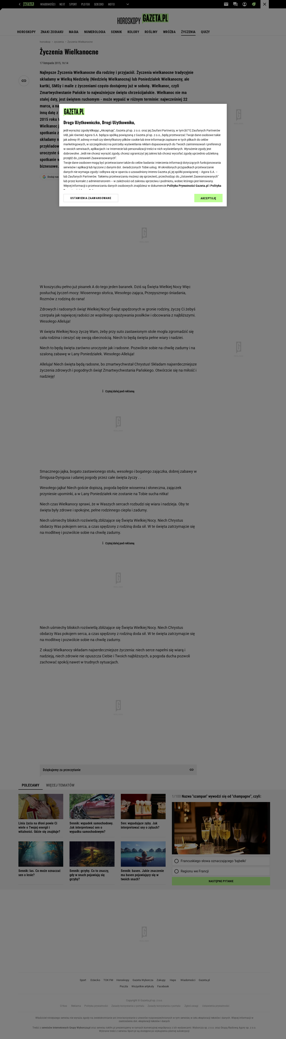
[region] (143, 155)
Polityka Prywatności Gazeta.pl (188, 185)
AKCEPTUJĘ (208, 198)
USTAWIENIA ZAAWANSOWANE (90, 198)
